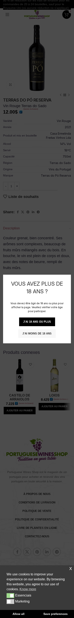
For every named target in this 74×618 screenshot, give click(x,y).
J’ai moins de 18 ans (37, 333)
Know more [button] (28, 589)
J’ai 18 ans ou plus (37, 321)
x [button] (70, 568)
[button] (10, 595)
